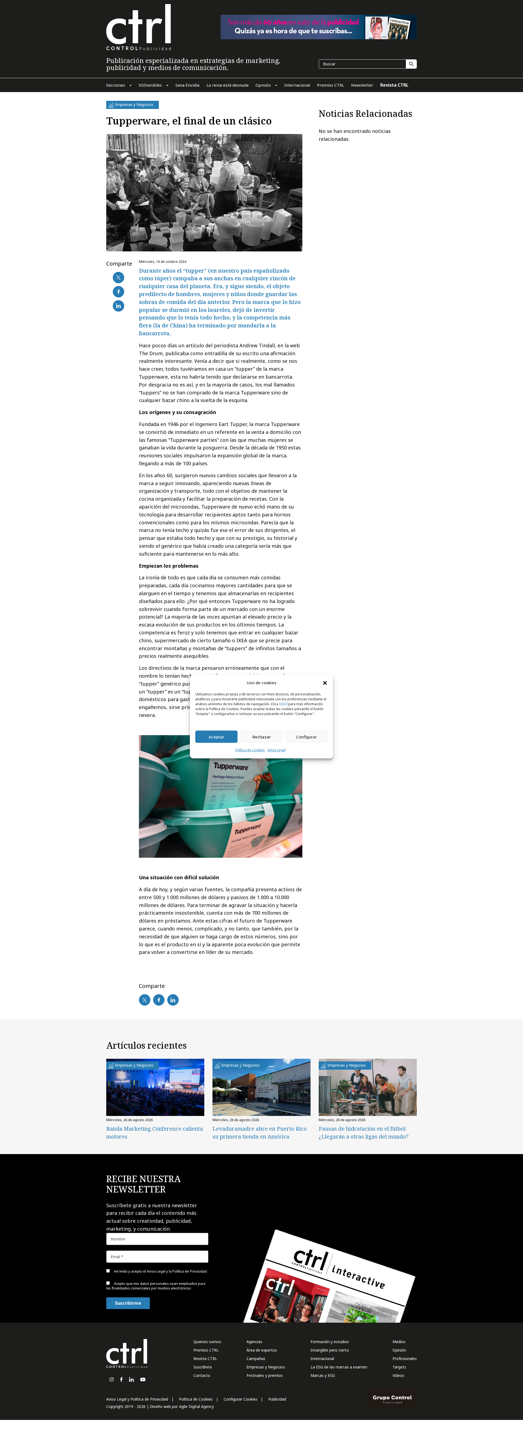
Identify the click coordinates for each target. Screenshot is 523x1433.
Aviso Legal (276, 750)
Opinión (399, 1350)
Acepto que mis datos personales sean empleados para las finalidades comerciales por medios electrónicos (155, 1286)
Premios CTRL (206, 1350)
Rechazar (262, 737)
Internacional (322, 1358)
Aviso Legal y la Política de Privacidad (177, 1271)
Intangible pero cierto (330, 1350)
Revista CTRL (205, 1358)
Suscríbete (202, 1367)
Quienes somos (207, 1341)
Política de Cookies (250, 750)
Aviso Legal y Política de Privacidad (137, 1399)
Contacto (201, 1375)
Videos (398, 1375)
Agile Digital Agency (196, 1406)
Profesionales (405, 1358)
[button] (325, 682)
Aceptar (216, 737)
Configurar (306, 737)
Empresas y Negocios (266, 1367)
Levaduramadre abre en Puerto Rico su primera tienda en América (259, 1132)
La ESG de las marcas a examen (339, 1367)
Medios (399, 1341)
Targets (399, 1367)
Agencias (254, 1341)
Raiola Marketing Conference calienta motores (154, 1132)
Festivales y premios (265, 1375)
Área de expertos (262, 1350)
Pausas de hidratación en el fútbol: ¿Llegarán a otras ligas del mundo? (364, 1132)
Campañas (256, 1358)
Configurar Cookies (240, 1399)
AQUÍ (283, 704)
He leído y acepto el (160, 1271)
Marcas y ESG (323, 1375)
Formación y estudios (330, 1341)
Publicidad (277, 1399)
